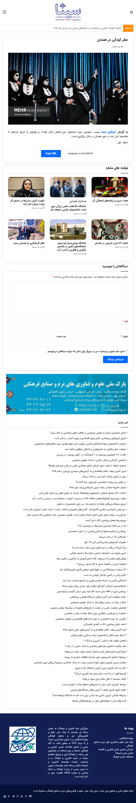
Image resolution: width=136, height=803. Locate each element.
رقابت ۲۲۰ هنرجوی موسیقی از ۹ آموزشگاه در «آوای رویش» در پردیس (91, 455)
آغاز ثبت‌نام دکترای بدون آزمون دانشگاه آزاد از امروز (100, 668)
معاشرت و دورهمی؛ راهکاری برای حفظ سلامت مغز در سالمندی (95, 613)
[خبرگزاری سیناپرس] (68, 12)
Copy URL (51, 153)
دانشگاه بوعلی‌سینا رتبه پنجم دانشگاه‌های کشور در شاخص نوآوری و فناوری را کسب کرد (71, 246)
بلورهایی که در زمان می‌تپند (112, 537)
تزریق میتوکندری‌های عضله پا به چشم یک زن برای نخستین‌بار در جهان (91, 504)
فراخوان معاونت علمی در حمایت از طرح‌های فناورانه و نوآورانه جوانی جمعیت (88, 608)
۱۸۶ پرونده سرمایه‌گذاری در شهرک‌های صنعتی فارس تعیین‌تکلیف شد (93, 570)
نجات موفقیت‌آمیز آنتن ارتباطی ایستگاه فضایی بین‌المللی (98, 597)
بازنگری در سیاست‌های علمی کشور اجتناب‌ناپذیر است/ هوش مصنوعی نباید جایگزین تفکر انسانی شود (76, 515)
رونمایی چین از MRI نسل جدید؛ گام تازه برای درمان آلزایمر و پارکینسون (91, 591)
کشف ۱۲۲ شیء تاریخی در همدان (111, 243)
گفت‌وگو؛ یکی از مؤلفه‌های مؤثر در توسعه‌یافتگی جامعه (99, 701)
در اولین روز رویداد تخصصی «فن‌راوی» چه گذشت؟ (101, 482)
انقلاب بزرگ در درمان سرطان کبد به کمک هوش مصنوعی (98, 602)
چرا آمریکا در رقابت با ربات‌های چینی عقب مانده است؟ (99, 548)
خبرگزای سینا (109, 132)
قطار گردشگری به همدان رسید (28, 243)
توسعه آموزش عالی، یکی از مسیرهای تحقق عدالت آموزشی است (94, 684)
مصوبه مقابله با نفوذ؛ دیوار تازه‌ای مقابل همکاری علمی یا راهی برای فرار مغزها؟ (87, 466)
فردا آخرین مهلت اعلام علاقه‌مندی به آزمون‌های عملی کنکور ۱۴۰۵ (94, 630)
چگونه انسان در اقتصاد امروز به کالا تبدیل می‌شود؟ (101, 564)
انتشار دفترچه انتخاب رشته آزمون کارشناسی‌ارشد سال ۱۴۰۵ (97, 487)
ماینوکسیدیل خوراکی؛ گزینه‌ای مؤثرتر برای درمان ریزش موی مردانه (94, 586)
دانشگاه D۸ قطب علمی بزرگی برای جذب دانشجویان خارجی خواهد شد (68, 205)
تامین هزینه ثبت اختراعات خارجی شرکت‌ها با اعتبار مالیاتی (98, 553)
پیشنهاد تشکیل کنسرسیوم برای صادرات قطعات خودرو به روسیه (95, 657)
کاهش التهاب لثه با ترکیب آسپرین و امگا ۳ (105, 641)
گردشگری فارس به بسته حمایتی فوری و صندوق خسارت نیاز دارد (94, 580)
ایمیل (124, 336)
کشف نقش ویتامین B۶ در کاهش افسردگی (105, 624)
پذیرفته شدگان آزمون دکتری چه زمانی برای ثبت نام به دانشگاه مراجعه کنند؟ (89, 695)
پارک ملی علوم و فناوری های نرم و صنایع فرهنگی (113, 744)
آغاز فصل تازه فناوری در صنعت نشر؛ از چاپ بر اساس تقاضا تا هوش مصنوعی (84, 28)
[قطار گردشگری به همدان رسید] (26, 229)
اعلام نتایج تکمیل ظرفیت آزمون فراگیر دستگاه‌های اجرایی (98, 690)
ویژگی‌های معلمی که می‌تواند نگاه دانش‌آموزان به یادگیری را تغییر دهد (91, 559)
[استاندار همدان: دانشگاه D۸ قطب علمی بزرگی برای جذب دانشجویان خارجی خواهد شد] (68, 187)
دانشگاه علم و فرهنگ (123, 757)
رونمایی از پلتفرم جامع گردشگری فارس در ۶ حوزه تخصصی (97, 531)
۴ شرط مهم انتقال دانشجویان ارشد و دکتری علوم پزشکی (98, 635)
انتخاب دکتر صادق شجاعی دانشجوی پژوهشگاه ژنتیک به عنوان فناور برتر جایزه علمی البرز (82, 493)
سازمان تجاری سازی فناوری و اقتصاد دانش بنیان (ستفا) (115, 751)
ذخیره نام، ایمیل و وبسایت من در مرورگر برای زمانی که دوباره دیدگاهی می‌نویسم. (86, 351)
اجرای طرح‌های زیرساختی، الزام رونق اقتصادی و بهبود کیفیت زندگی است (90, 438)
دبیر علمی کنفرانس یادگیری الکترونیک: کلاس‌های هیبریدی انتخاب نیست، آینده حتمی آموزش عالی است (74, 509)
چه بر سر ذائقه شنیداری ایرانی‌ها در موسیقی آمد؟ (102, 526)
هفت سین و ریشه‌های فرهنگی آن (110, 201)
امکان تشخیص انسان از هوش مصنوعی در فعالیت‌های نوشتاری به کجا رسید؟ (88, 433)
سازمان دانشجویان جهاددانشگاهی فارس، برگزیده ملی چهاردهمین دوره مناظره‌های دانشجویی (80, 444)
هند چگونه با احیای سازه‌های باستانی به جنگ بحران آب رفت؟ (95, 646)
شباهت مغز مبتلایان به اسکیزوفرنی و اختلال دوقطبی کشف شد (95, 449)
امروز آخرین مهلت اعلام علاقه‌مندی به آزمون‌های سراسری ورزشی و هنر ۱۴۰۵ (89, 471)
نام (125, 321)
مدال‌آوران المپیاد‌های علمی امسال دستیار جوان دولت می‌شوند (95, 652)
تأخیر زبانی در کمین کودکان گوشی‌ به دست (105, 575)
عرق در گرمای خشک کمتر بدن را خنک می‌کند (104, 477)
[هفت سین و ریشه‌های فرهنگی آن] (110, 187)
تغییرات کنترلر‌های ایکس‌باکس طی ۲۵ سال (105, 542)
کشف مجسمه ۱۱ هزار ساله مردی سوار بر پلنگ (104, 679)
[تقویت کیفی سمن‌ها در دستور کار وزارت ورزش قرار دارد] (26, 187)
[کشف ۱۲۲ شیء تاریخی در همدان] (110, 229)
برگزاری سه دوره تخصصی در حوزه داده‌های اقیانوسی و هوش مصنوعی (91, 619)
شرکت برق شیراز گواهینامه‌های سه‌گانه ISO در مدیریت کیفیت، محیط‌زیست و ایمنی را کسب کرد (79, 498)
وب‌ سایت (61, 336)
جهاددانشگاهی (126, 738)
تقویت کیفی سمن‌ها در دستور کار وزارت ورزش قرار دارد (27, 202)
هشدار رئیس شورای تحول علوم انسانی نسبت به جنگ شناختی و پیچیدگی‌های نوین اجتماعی (80, 662)
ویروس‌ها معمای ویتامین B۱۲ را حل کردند (105, 520)
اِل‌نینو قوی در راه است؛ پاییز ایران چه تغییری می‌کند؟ (100, 673)
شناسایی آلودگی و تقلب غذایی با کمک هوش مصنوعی (99, 460)
